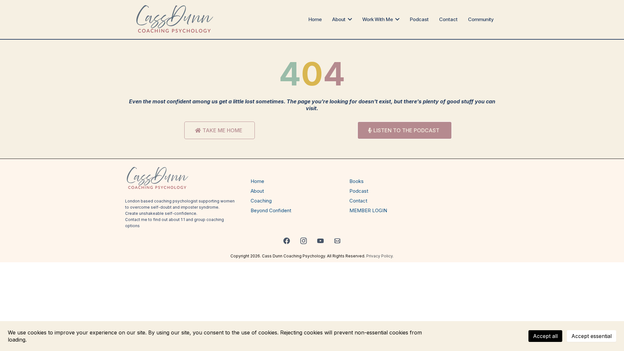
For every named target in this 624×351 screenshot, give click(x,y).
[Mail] (337, 240)
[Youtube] (320, 240)
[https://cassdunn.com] (175, 19)
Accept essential (591, 336)
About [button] (339, 19)
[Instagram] (303, 240)
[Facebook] (286, 240)
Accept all (545, 336)
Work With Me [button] (378, 19)
